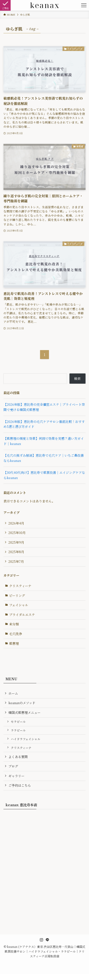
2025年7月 (16, 561)
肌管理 (14, 643)
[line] (47, 940)
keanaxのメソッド (21, 702)
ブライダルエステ (22, 614)
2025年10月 (17, 532)
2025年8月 (16, 551)
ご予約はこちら (19, 785)
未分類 (14, 624)
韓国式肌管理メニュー (24, 712)
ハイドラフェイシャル (25, 739)
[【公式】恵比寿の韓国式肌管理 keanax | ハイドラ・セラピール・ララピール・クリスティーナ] (44, 5)
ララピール (18, 730)
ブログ (13, 766)
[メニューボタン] (83, 5)
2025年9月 (16, 542)
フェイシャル (18, 605)
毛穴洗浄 (15, 633)
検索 (77, 378)
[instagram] (41, 940)
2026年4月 (16, 523)
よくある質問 (18, 756)
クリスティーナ (20, 585)
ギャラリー (16, 775)
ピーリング (17, 595)
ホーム (13, 693)
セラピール (18, 722)
